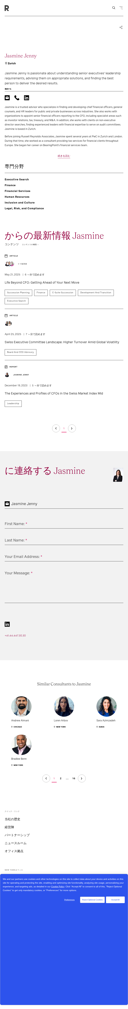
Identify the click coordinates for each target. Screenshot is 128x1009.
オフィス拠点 (14, 851)
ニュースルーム (16, 843)
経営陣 (9, 827)
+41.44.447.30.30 (15, 635)
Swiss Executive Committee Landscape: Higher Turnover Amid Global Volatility (62, 342)
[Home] (12, 8)
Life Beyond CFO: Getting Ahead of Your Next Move (42, 282)
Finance (41, 292)
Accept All (115, 900)
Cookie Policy (57, 886)
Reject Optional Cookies (92, 900)
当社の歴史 (12, 819)
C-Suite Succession (62, 292)
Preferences (69, 900)
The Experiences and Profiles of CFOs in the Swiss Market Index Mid (54, 393)
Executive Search (16, 301)
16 (73, 778)
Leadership (13, 403)
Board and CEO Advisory (20, 352)
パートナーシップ (17, 835)
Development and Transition (95, 292)
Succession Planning (18, 292)
